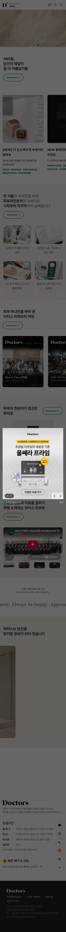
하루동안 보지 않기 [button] (14, 502)
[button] (54, 496)
